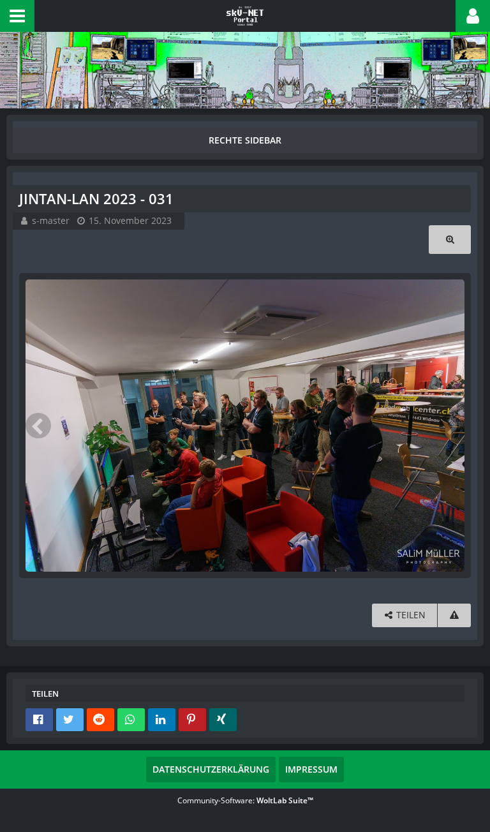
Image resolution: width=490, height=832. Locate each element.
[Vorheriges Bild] (38, 425)
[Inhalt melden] (454, 615)
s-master (51, 220)
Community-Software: (245, 800)
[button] (17, 16)
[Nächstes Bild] (451, 425)
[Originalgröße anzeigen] (450, 239)
